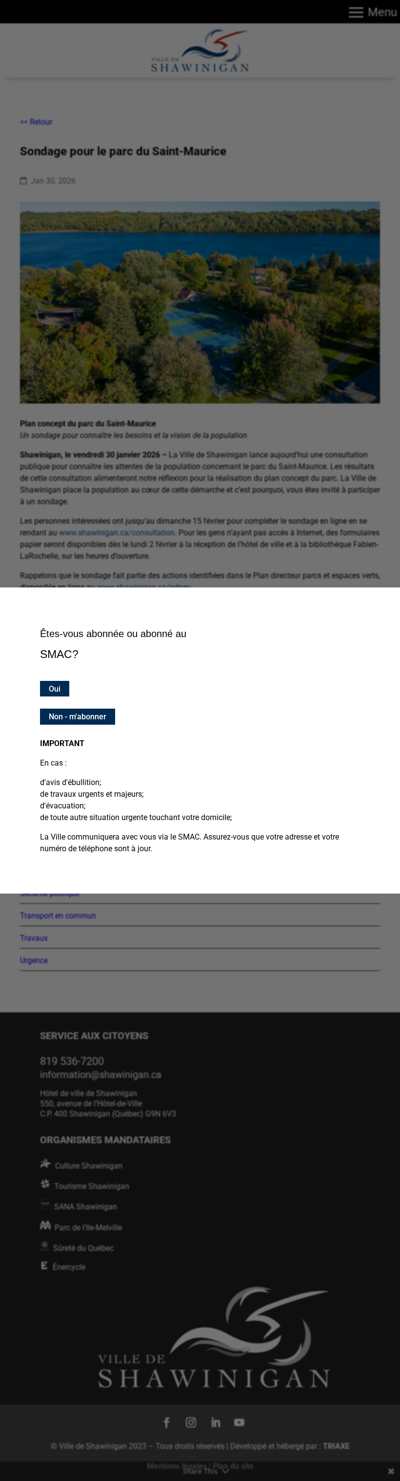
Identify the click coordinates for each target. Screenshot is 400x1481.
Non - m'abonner (77, 716)
